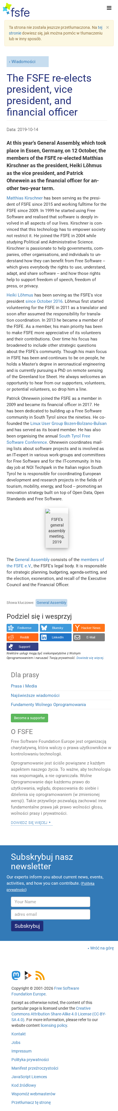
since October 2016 (43, 301)
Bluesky (57, 628)
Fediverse (24, 628)
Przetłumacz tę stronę (31, 1102)
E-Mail (90, 637)
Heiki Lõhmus (20, 295)
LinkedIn (58, 637)
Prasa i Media (24, 686)
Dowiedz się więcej (29, 822)
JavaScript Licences (29, 1076)
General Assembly (32, 559)
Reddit (24, 637)
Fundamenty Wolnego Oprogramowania (48, 704)
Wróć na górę (102, 948)
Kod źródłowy (23, 1085)
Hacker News (91, 628)
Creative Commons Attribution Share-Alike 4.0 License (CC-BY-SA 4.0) (58, 1014)
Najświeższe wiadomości (35, 695)
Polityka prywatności (30, 1059)
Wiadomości (23, 61)
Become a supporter (29, 718)
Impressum (21, 1051)
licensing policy (54, 1025)
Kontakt (18, 1034)
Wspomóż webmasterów (33, 1094)
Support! (24, 646)
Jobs (15, 1042)
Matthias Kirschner (25, 198)
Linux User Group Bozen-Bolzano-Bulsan (68, 423)
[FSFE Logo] (16, 10)
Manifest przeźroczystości (34, 1068)
